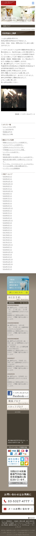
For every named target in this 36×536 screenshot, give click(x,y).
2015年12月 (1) (8, 252)
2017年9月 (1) (7, 232)
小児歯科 (11, 523)
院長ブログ (6, 134)
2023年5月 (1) (7, 176)
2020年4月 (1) (7, 201)
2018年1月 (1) (7, 230)
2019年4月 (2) (7, 218)
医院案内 (9, 521)
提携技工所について (15, 525)
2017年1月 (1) (7, 242)
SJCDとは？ (26, 525)
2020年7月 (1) (7, 198)
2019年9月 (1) (7, 210)
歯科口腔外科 (30, 521)
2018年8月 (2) (7, 223)
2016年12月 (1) (8, 245)
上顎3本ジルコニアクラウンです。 (14, 147)
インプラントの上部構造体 (11, 168)
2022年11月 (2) (7, 181)
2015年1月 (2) (7, 257)
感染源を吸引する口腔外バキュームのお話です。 (18, 157)
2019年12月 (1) (8, 208)
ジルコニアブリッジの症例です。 (13, 145)
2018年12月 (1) (8, 220)
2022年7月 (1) (7, 189)
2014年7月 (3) (7, 267)
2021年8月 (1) (7, 193)
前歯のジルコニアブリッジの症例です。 (15, 142)
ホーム (4, 521)
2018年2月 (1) (7, 228)
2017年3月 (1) (7, 240)
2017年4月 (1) (7, 237)
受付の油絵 (6, 154)
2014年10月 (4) (8, 264)
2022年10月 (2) (8, 184)
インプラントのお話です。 (11, 152)
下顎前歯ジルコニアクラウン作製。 (14, 150)
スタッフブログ (8, 127)
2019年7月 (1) (7, 213)
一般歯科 (16, 521)
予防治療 (5, 523)
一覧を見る (25, 303)
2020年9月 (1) (7, 196)
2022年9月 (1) (7, 186)
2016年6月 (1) (7, 250)
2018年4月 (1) (7, 225)
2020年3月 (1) (7, 203)
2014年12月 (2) (8, 259)
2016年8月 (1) (7, 247)
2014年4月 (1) (7, 269)
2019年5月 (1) (7, 215)
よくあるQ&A (7, 129)
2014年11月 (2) (7, 262)
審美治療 (22, 521)
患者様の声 (6, 132)
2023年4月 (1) (7, 179)
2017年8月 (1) (7, 235)
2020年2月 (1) (7, 206)
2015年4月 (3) (7, 254)
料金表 (6, 525)
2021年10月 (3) (8, 191)
